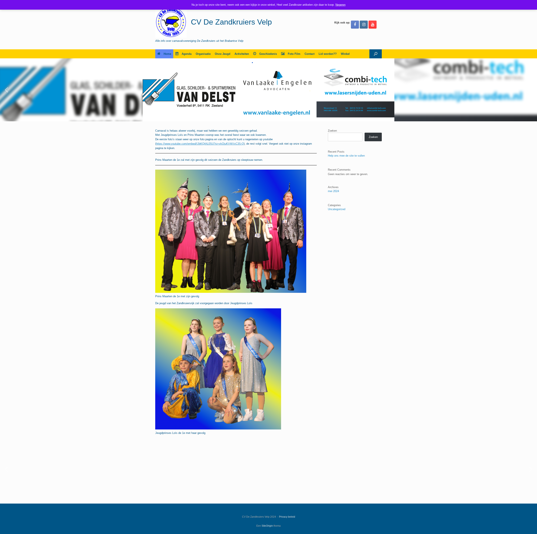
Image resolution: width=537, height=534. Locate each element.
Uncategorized (336, 209)
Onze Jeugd (222, 53)
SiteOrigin (267, 526)
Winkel (345, 53)
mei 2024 (333, 191)
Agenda (187, 53)
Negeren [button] (340, 4)
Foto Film (294, 53)
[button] (375, 53)
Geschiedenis (268, 53)
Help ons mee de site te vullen (346, 155)
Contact (309, 53)
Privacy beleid (287, 517)
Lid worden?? (328, 53)
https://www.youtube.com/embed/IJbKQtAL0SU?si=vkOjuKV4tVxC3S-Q (200, 143)
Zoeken (332, 130)
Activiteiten (242, 53)
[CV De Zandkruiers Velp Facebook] (355, 25)
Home (167, 53)
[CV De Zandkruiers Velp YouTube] (373, 25)
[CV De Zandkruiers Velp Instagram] (364, 25)
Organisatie (203, 53)
